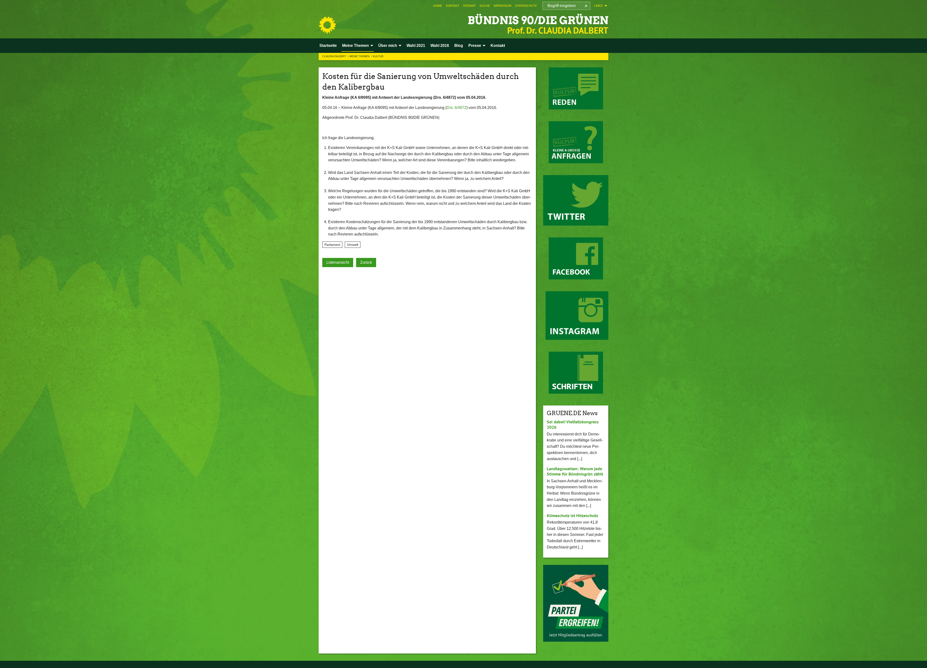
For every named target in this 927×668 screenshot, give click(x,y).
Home (437, 5)
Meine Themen (360, 56)
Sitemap (469, 5)
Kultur (378, 56)
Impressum (502, 5)
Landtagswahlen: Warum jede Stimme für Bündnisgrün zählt (575, 471)
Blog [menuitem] (458, 45)
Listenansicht (337, 262)
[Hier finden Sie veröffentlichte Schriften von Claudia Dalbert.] (576, 373)
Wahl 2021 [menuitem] (416, 45)
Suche (484, 5)
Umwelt (352, 245)
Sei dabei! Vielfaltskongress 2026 (573, 424)
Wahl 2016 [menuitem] (439, 45)
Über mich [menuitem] (387, 45)
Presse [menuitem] (474, 45)
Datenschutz (526, 5)
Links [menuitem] (598, 5)
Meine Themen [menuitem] (355, 45)
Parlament (332, 245)
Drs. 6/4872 (456, 108)
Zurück (366, 262)
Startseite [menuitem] (328, 45)
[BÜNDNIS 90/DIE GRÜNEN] (327, 25)
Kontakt (452, 5)
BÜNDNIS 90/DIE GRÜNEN (538, 20)
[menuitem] (437, 6)
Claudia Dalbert (334, 56)
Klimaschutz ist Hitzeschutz (572, 515)
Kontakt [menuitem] (498, 45)
